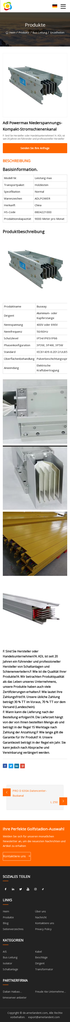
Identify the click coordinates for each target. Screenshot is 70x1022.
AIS (5, 951)
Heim (12, 32)
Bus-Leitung (39, 32)
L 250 (54, 802)
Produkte (23, 32)
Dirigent (40, 963)
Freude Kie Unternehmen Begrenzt (50, 992)
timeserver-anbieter (15, 997)
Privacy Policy (43, 929)
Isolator (7, 963)
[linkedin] (13, 889)
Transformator (44, 969)
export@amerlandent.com (44, 1017)
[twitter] (20, 889)
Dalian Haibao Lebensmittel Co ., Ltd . (17, 992)
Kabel (38, 951)
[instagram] (35, 889)
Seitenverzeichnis (13, 929)
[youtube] (28, 889)
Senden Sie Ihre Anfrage (35, 148)
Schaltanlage (10, 969)
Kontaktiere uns (14, 856)
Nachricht (41, 917)
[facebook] (5, 889)
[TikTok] (43, 889)
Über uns (40, 911)
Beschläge (41, 957)
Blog (5, 923)
